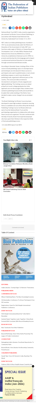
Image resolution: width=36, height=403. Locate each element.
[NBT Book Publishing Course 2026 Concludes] (18, 178)
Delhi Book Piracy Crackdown (13, 215)
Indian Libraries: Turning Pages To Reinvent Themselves (17, 287)
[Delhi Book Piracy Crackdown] (18, 203)
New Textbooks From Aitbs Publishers (12, 327)
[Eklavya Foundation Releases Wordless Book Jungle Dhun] (18, 152)
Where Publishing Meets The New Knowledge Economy (17, 297)
